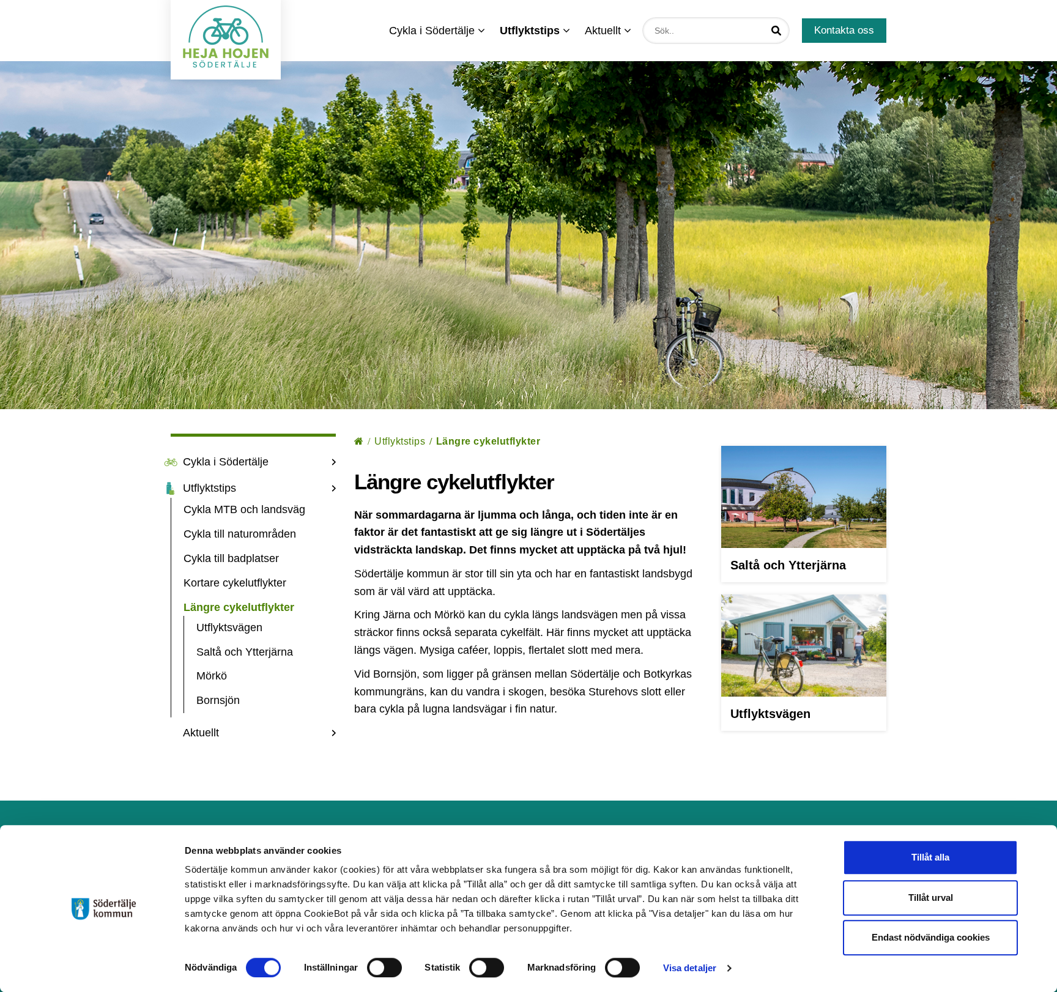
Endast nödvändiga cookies (931, 937)
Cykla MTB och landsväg (244, 509)
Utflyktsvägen (229, 627)
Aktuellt (604, 30)
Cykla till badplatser (231, 558)
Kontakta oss (844, 30)
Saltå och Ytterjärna (244, 652)
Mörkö (211, 676)
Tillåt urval (930, 897)
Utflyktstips (209, 488)
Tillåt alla (930, 857)
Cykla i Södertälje (433, 30)
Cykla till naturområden (240, 534)
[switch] (384, 967)
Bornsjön (218, 700)
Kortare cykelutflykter (235, 583)
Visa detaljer (689, 968)
